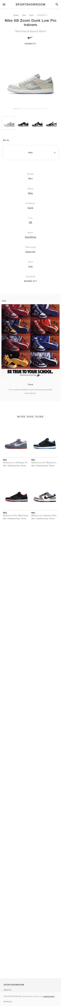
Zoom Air (30, 251)
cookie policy (49, 996)
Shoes (15, 15)
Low (30, 266)
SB (30, 222)
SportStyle (30, 237)
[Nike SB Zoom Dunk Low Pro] (9, 123)
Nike (24, 15)
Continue (8, 1001)
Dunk (31, 15)
